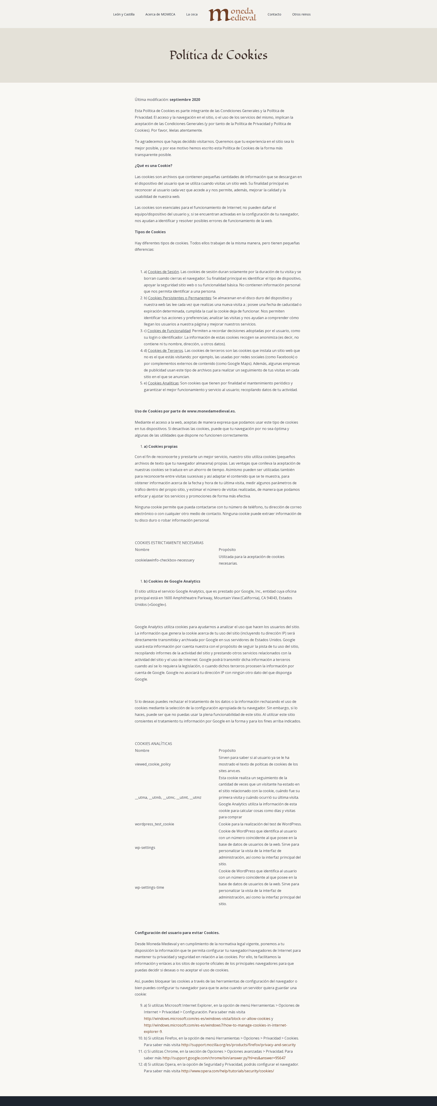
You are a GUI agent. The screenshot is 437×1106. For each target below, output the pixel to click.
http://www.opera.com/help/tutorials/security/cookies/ (227, 1070)
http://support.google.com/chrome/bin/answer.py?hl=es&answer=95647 (224, 1057)
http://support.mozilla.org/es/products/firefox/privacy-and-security (238, 1044)
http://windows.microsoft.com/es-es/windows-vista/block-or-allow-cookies (207, 1018)
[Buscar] (304, 14)
